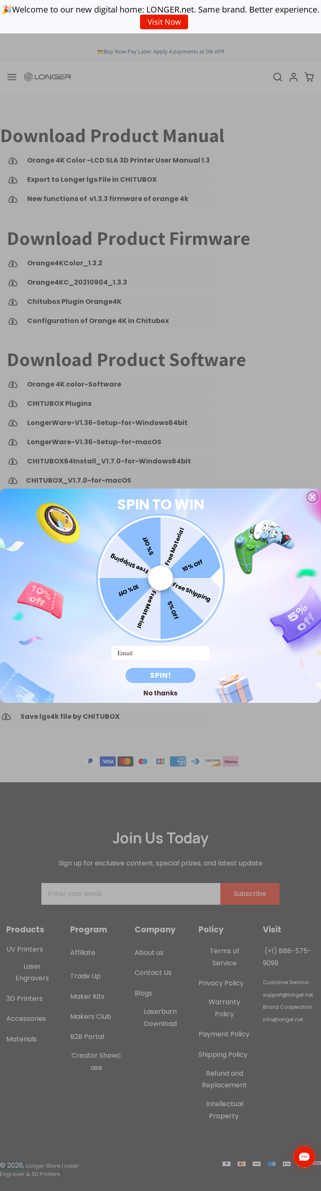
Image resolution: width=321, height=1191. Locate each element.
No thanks (160, 693)
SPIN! (160, 675)
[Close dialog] (312, 496)
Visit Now (164, 22)
